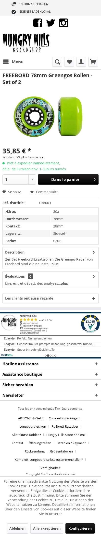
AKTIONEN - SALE (30, 418)
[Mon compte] (81, 62)
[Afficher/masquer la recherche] (57, 62)
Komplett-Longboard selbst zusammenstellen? (49, 459)
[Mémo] (69, 62)
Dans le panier (65, 179)
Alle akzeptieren (47, 528)
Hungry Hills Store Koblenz (65, 435)
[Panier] (93, 62)
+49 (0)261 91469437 (34, 4)
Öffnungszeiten (40, 443)
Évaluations (15, 276)
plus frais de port (32, 157)
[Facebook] (38, 22)
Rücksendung (35, 451)
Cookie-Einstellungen (64, 418)
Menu (18, 62)
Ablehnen (17, 528)
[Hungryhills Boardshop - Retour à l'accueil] (26, 44)
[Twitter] (50, 22)
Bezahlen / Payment (71, 443)
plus (55, 264)
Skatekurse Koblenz (26, 435)
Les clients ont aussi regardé (29, 298)
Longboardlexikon (32, 426)
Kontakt (17, 443)
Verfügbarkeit (51, 468)
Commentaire (46, 191)
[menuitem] (13, 62)
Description (15, 252)
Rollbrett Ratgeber (64, 426)
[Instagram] (63, 22)
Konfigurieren (80, 528)
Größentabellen (61, 451)
